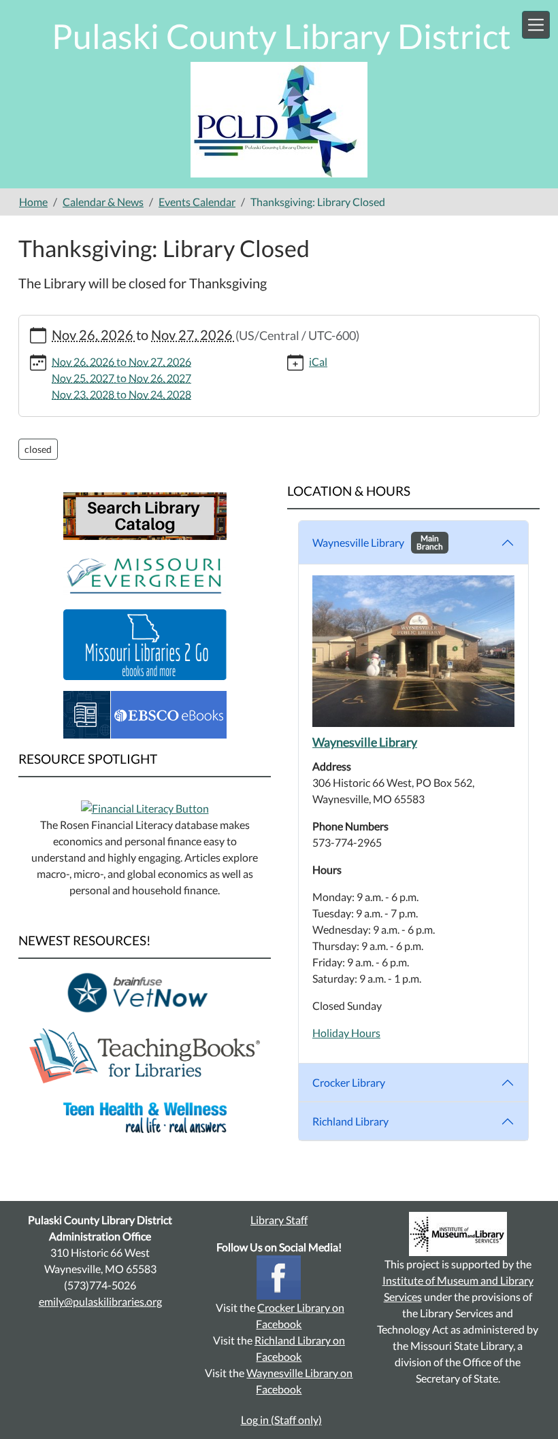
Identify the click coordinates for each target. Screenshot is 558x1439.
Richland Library (350, 1121)
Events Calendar (197, 201)
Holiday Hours (346, 1032)
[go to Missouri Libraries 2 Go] (145, 643)
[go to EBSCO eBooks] (145, 713)
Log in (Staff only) (281, 1419)
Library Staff (279, 1219)
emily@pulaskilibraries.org (100, 1301)
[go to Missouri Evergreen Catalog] (145, 572)
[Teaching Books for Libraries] (144, 1054)
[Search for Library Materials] (145, 514)
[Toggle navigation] (536, 25)
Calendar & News (103, 201)
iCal (318, 361)
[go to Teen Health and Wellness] (145, 1116)
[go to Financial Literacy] (145, 806)
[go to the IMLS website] (457, 1234)
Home (33, 201)
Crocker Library (348, 1082)
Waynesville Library (377, 542)
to (121, 361)
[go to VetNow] (145, 991)
